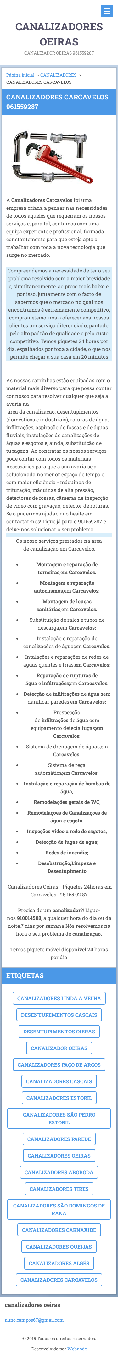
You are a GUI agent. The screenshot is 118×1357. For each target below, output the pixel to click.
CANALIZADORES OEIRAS (59, 1155)
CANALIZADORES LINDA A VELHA (59, 998)
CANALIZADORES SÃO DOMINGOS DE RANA (59, 1209)
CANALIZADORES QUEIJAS (59, 1246)
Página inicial (20, 75)
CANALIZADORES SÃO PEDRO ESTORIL (59, 1118)
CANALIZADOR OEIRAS (59, 1048)
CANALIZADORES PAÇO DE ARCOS (59, 1064)
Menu (107, 11)
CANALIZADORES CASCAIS (59, 1081)
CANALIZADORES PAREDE (59, 1139)
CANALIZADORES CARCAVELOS (59, 1279)
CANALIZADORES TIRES (59, 1188)
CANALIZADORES (58, 75)
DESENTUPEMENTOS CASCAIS (59, 1014)
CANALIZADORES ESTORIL (59, 1098)
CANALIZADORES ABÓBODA (59, 1172)
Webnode (77, 1349)
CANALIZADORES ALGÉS (59, 1263)
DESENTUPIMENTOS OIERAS (59, 1031)
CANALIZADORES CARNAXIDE (59, 1230)
